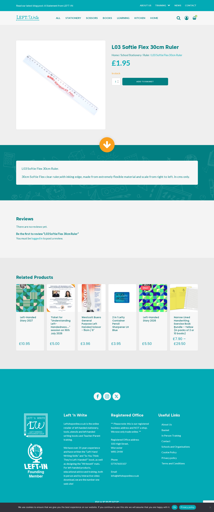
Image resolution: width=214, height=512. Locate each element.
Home (154, 17)
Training (160, 5)
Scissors (92, 17)
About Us (145, 5)
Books (107, 17)
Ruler (146, 55)
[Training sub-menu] (169, 6)
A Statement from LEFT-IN (58, 5)
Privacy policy (169, 457)
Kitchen (139, 17)
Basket (165, 430)
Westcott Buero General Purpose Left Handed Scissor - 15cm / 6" (91, 324)
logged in (37, 238)
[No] (210, 507)
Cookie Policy (169, 452)
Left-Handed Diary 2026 (151, 319)
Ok (174, 507)
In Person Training (171, 435)
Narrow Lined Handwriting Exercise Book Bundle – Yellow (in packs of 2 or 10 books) (184, 325)
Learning (123, 17)
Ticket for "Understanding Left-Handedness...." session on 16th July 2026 (60, 325)
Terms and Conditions (173, 463)
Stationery (73, 17)
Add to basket (145, 81)
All (58, 17)
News (178, 5)
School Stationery (131, 55)
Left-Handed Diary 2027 (28, 319)
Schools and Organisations (176, 446)
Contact (190, 5)
